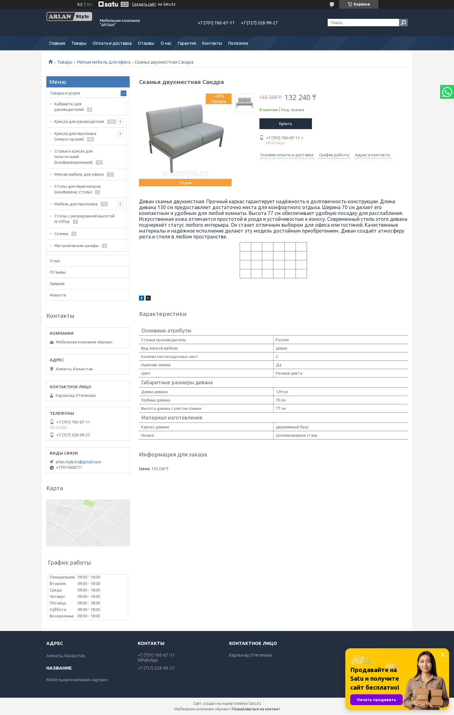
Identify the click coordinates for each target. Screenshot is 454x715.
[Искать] (403, 22)
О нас (166, 43)
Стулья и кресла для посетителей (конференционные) (73, 156)
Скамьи (61, 233)
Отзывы (146, 43)
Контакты (212, 43)
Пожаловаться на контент (256, 709)
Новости (58, 295)
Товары (78, 43)
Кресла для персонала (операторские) (75, 136)
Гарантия (187, 43)
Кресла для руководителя (79, 121)
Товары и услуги (65, 93)
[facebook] (141, 299)
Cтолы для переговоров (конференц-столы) (77, 189)
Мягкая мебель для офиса (103, 62)
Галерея (57, 283)
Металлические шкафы (76, 245)
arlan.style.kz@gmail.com (78, 462)
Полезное (238, 43)
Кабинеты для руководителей (69, 106)
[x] (148, 299)
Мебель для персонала (76, 204)
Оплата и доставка (112, 43)
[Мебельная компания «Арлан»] (69, 22)
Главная (57, 43)
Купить (285, 123)
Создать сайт (144, 4)
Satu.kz (255, 703)
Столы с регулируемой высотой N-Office (84, 219)
